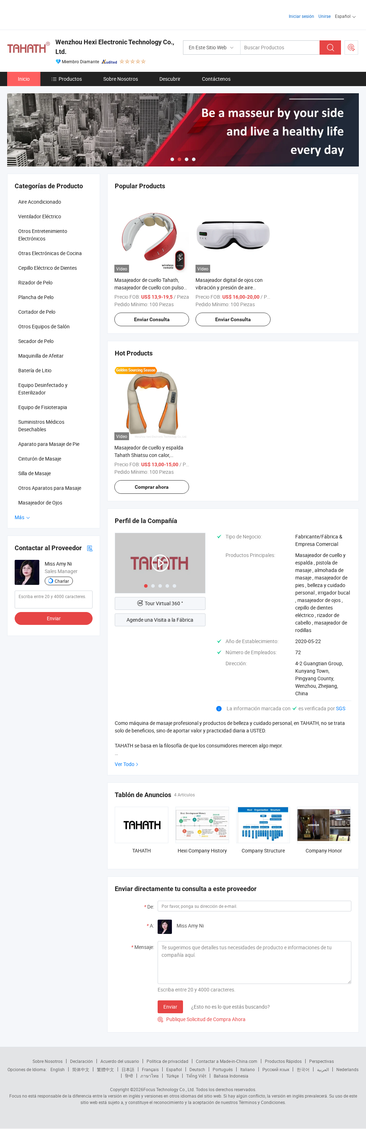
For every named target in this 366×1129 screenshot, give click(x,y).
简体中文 (80, 1069)
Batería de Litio (34, 370)
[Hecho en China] (53, 14)
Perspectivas (321, 1061)
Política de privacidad (167, 1061)
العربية (323, 1069)
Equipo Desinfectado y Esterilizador (43, 389)
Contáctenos (216, 78)
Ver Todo (124, 764)
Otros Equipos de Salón (44, 326)
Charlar (62, 581)
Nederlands (347, 1069)
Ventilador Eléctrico (39, 216)
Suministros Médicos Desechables (41, 425)
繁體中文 (105, 1069)
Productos (70, 78)
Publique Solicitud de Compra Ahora (202, 1019)
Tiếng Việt (196, 1076)
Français (150, 1069)
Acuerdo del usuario (119, 1061)
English (57, 1069)
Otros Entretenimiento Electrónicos (42, 235)
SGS (340, 708)
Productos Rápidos (283, 1061)
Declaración (81, 1061)
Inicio (24, 78)
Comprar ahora (152, 487)
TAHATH (141, 850)
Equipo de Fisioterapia (42, 407)
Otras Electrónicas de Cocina (50, 253)
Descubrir (169, 78)
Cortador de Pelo (36, 311)
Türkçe (172, 1076)
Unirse (324, 16)
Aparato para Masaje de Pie (48, 444)
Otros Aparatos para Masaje (49, 487)
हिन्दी (129, 1076)
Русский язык (275, 1069)
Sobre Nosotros (120, 78)
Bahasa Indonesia (231, 1076)
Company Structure (263, 850)
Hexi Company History (202, 850)
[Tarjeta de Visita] (90, 548)
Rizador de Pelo (35, 282)
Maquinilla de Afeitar (41, 355)
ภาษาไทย (149, 1076)
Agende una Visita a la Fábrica (160, 619)
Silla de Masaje (34, 473)
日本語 (128, 1069)
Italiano (247, 1069)
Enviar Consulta (152, 319)
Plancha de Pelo (36, 297)
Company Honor (324, 850)
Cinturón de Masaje (39, 458)
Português (223, 1069)
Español (174, 1069)
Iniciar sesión (301, 16)
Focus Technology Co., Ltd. (169, 1089)
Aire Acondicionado (39, 201)
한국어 (303, 1069)
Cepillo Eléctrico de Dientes (47, 267)
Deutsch (197, 1069)
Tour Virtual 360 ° (164, 603)
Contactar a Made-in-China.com (226, 1061)
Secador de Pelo (36, 341)
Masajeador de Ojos (40, 502)
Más (20, 517)
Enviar (170, 1006)
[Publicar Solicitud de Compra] (351, 47)
